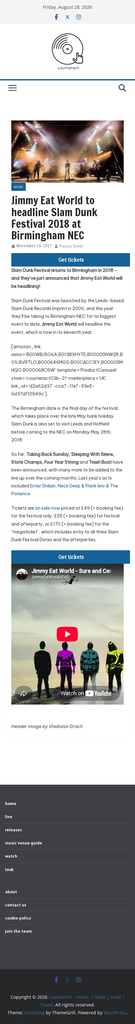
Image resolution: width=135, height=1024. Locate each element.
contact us (15, 905)
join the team (18, 931)
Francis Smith (71, 246)
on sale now (47, 508)
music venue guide (23, 843)
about (11, 891)
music (18, 187)
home (10, 803)
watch (11, 856)
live (8, 816)
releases (13, 830)
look (9, 869)
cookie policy (18, 918)
